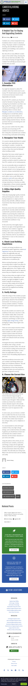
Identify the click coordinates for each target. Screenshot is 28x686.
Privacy (14, 661)
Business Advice (8, 487)
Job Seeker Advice (8, 496)
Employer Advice (8, 492)
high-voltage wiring (13, 320)
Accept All (24, 684)
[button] (25, 2)
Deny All (14, 684)
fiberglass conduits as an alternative (12, 112)
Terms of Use (14, 663)
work (10, 178)
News (18, 496)
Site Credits (14, 665)
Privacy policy (4, 683)
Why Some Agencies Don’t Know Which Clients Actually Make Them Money (13, 514)
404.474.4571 (15, 647)
